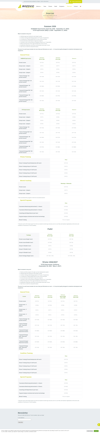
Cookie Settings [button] (90, 430)
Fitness (50, 6)
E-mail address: (21, 417)
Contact (76, 6)
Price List (69, 6)
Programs (61, 6)
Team (45, 6)
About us (38, 6)
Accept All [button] (96, 430)
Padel (55, 6)
